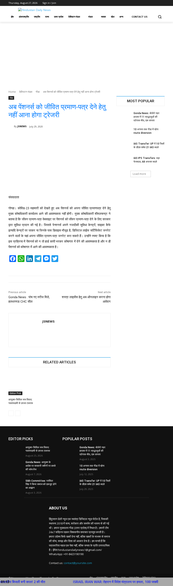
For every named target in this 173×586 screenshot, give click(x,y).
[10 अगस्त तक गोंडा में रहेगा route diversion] (123, 133)
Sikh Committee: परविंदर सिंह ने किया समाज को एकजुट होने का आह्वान (41, 484)
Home (12, 92)
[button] (160, 17)
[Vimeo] (156, 3)
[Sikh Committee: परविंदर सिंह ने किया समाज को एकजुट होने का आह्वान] (15, 484)
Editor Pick (15, 393)
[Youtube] (162, 3)
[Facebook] (138, 3)
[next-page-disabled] (17, 413)
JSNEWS (22, 126)
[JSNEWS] (11, 126)
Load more (139, 174)
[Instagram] (144, 3)
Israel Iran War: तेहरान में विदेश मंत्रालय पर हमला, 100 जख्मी (105, 581)
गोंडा (38, 92)
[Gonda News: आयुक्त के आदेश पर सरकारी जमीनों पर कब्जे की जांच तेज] (15, 466)
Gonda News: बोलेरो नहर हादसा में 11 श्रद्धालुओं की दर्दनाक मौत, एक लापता (146, 117)
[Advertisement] (86, 53)
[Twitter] (150, 3)
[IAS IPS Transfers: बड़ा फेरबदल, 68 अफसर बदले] (123, 161)
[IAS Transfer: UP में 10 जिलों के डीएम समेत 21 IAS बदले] (123, 147)
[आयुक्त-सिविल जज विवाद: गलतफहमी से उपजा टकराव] (24, 384)
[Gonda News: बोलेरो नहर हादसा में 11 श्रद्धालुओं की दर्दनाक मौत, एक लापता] (123, 117)
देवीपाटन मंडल (25, 92)
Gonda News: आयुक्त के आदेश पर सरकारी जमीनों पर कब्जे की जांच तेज (40, 466)
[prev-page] (11, 413)
